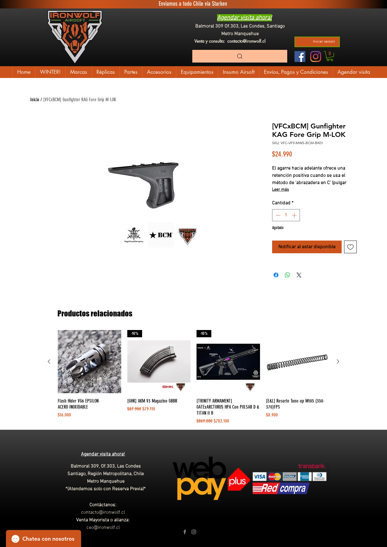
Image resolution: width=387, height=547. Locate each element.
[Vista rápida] (89, 361)
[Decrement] (277, 215)
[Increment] (295, 215)
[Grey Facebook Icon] (185, 532)
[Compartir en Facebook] (276, 275)
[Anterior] (49, 361)
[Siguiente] (338, 361)
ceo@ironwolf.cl (103, 528)
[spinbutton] (286, 215)
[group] (193, 377)
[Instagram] (315, 56)
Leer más (280, 189)
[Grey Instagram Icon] (194, 532)
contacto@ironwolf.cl (246, 41)
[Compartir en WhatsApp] (287, 275)
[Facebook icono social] (299, 56)
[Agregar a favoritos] (350, 247)
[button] (330, 56)
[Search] (239, 56)
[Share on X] (299, 275)
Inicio (34, 99)
